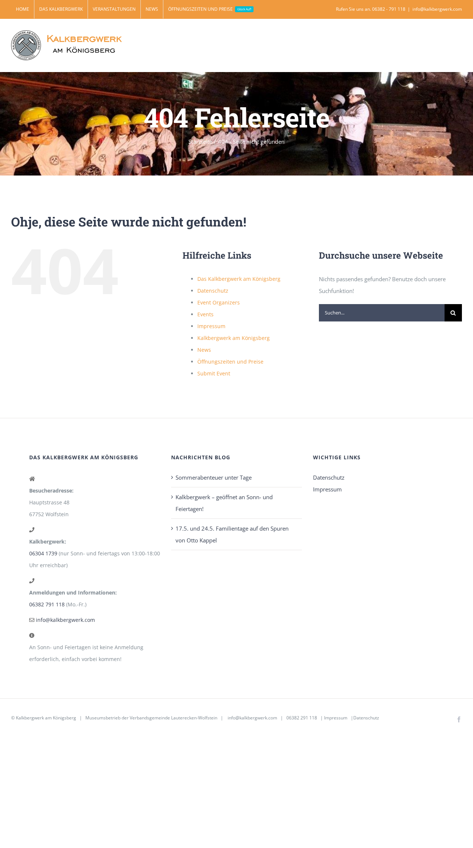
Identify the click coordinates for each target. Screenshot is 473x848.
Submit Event (213, 373)
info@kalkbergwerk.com (437, 9)
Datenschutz (212, 290)
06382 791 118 (47, 604)
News (204, 349)
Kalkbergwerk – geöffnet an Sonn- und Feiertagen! (224, 502)
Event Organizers (218, 302)
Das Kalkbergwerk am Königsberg (238, 278)
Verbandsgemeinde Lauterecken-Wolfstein (173, 718)
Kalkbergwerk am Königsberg (233, 337)
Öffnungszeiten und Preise (230, 361)
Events (205, 314)
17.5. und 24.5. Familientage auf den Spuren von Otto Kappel (232, 534)
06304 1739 (43, 553)
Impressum (211, 326)
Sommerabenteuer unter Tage (214, 477)
